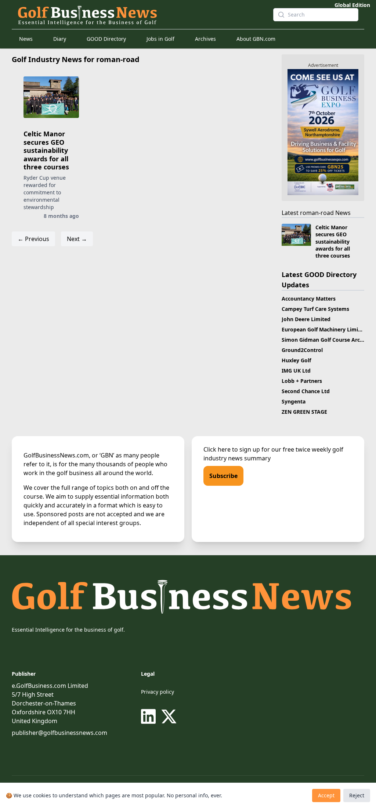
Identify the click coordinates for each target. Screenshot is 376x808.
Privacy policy (157, 691)
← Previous (33, 239)
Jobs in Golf (160, 38)
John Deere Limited (306, 319)
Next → (77, 239)
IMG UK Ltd (296, 370)
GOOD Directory (106, 38)
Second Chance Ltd (306, 391)
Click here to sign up (231, 449)
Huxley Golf (296, 360)
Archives (205, 38)
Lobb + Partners (302, 380)
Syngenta (294, 401)
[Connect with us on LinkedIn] (150, 716)
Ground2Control (302, 349)
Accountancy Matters (309, 298)
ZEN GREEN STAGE (304, 411)
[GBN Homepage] (139, 14)
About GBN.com (255, 38)
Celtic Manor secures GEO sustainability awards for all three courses (46, 150)
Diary (59, 38)
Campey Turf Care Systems (315, 308)
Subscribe (223, 476)
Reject (356, 795)
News (26, 38)
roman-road (317, 213)
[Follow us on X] (169, 716)
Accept (326, 795)
